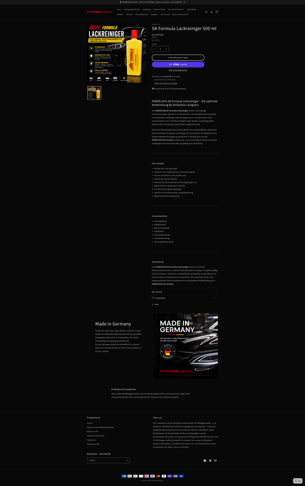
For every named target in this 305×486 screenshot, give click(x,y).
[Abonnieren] (127, 460)
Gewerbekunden (93, 444)
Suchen (90, 423)
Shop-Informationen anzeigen (165, 83)
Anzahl (154, 44)
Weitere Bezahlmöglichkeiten (178, 70)
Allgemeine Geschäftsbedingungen (100, 427)
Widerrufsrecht (92, 431)
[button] (206, 12)
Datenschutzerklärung (95, 436)
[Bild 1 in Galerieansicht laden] (94, 93)
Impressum (91, 440)
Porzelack (149, 480)
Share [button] (157, 304)
